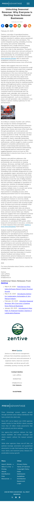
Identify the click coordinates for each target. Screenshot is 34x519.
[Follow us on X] (12, 497)
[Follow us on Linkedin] (19, 497)
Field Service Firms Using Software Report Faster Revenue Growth (19, 289)
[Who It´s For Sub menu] (12, 466)
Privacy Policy (22, 464)
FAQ (3, 476)
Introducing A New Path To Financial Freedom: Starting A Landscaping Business (18, 311)
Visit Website (17, 385)
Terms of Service (23, 466)
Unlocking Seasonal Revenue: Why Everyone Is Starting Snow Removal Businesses (19, 304)
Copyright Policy (23, 469)
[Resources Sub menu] (11, 479)
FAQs (19, 471)
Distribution (6, 474)
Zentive (4, 283)
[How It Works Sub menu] (13, 464)
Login (19, 483)
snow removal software (8, 58)
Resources (5, 478)
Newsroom (21, 481)
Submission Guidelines (21, 475)
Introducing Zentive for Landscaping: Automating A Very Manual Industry (18, 296)
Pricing (4, 469)
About (4, 471)
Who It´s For (6, 466)
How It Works (7, 464)
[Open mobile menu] (28, 3)
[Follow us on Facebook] (16, 497)
